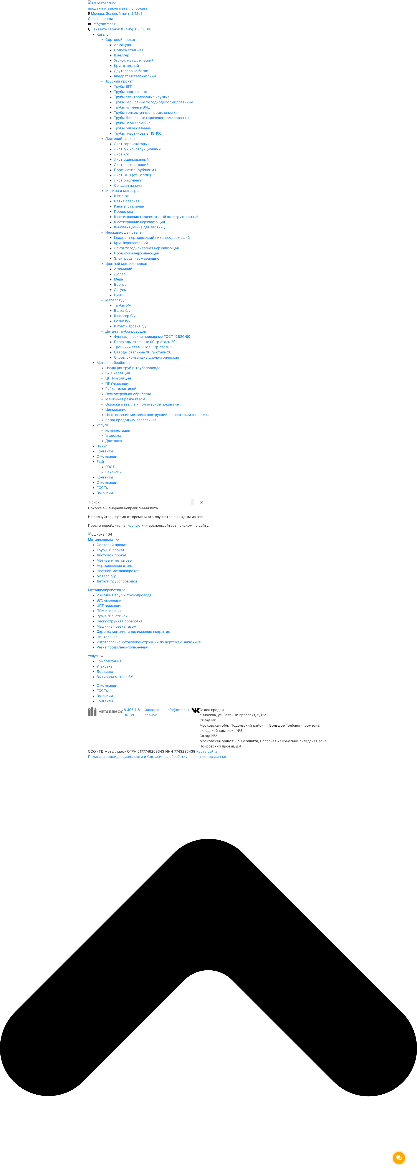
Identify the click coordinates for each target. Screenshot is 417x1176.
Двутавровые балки (131, 71)
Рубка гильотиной (120, 388)
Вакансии (113, 472)
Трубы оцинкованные (132, 128)
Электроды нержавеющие (136, 258)
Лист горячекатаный (132, 144)
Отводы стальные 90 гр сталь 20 (142, 352)
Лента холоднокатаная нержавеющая (146, 248)
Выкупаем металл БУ (115, 677)
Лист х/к (121, 154)
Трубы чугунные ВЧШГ (133, 107)
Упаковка (113, 435)
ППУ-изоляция (117, 383)
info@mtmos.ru (179, 710)
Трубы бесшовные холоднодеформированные (153, 102)
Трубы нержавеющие (132, 123)
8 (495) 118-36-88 (136, 29)
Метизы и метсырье (122, 190)
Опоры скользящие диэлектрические (146, 357)
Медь (118, 279)
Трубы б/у (122, 305)
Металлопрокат (101, 539)
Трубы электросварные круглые (141, 97)
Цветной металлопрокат (126, 263)
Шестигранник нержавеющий (139, 222)
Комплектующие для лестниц (139, 227)
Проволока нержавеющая (136, 253)
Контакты (105, 451)
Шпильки (121, 196)
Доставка (113, 441)
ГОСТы (111, 467)
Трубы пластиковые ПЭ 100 (137, 133)
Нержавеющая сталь (123, 232)
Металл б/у (114, 300)
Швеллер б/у (125, 315)
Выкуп (102, 446)
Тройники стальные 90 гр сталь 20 (144, 347)
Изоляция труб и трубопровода (132, 368)
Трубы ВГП (123, 86)
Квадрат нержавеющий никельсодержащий (152, 237)
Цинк (118, 295)
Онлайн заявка (100, 18)
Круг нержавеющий (131, 243)
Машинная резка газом (125, 399)
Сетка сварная (126, 201)
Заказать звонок (152, 712)
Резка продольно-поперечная (130, 420)
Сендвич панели (128, 185)
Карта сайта (206, 751)
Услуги (102, 425)
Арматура (122, 45)
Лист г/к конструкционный (137, 149)
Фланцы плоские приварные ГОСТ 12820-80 (152, 336)
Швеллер (121, 55)
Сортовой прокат (120, 39)
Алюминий (123, 269)
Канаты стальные (129, 206)
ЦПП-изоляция (118, 378)
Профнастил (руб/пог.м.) (135, 170)
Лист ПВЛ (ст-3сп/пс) (132, 175)
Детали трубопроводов (125, 331)
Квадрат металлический (135, 76)
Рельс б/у (122, 321)
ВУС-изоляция (117, 373)
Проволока (123, 211)
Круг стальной (126, 65)
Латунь (120, 289)
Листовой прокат (120, 138)
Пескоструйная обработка (128, 394)
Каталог (103, 34)
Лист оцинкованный (131, 159)
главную (133, 525)
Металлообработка (113, 362)
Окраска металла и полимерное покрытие (142, 404)
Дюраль (120, 274)
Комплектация (117, 430)
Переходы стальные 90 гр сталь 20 (144, 342)
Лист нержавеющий (131, 164)
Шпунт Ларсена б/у (130, 326)
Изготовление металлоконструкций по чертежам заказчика (157, 414)
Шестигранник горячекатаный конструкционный (156, 216)
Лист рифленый (127, 180)
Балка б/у (122, 310)
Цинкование (115, 409)
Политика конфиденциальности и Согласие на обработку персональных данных (157, 756)
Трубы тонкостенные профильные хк (146, 112)
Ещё (100, 461)
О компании (107, 456)
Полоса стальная (129, 50)
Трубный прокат (119, 81)
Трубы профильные (130, 91)
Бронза (120, 284)
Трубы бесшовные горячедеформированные (152, 117)
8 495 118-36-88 (132, 712)
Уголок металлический (134, 60)
